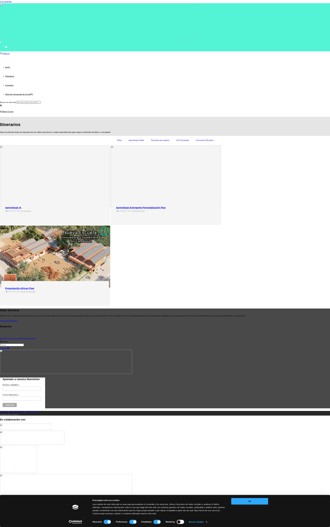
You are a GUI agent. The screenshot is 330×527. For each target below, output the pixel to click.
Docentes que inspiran (160, 140)
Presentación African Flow (19, 288)
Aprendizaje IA (13, 207)
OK (249, 501)
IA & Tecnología (182, 140)
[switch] (133, 522)
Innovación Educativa (204, 140)
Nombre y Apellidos (11, 385)
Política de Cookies (32, 412)
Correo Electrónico (11, 395)
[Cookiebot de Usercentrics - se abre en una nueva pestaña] (75, 522)
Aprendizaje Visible (136, 140)
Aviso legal (4, 412)
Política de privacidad (16, 412)
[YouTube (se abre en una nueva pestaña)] (6, 47)
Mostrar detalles (196, 522)
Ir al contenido (6, 2)
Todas (119, 140)
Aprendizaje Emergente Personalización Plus (141, 207)
